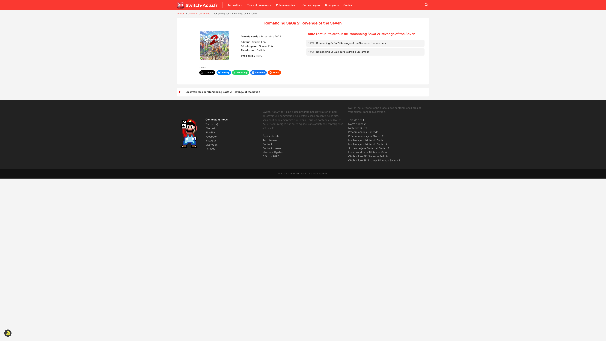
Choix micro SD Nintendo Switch (368, 156)
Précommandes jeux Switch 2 (366, 136)
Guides (347, 5)
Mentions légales (272, 152)
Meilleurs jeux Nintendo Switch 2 (367, 144)
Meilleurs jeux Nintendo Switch (366, 140)
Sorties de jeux (311, 5)
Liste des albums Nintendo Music (368, 152)
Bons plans (332, 5)
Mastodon (211, 144)
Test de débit (356, 120)
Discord (210, 128)
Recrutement (270, 140)
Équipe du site (270, 136)
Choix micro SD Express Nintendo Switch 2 (374, 160)
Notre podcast (357, 124)
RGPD (276, 156)
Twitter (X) (211, 124)
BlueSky (210, 132)
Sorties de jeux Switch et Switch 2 (368, 148)
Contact (267, 144)
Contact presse (271, 148)
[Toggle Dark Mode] (8, 333)
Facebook (211, 136)
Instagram (211, 140)
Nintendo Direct (357, 128)
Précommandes (285, 5)
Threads (210, 148)
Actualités (233, 5)
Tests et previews (258, 5)
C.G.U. (266, 156)
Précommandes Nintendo (363, 132)
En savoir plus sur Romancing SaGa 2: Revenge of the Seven (223, 91)
